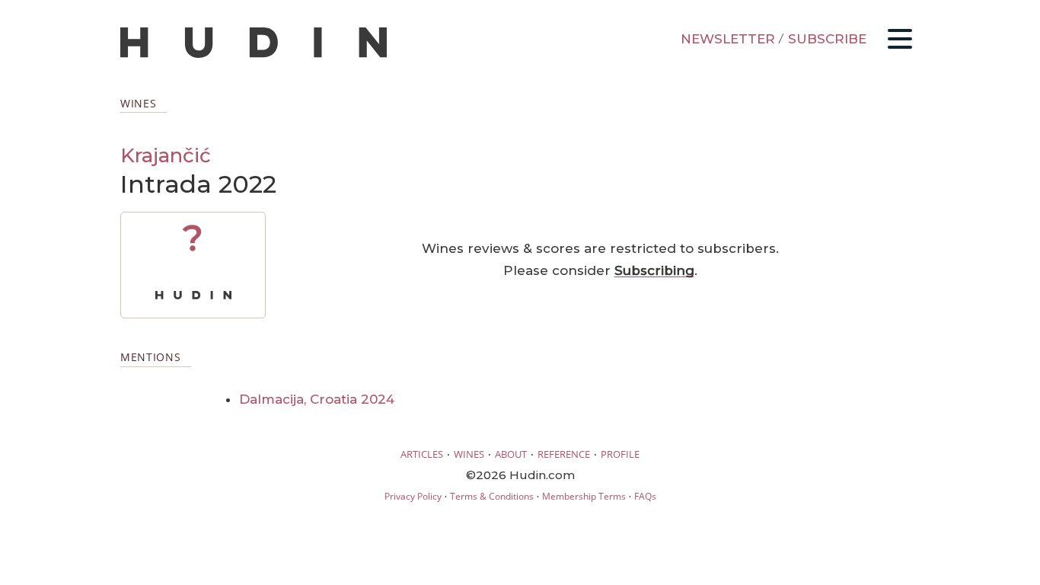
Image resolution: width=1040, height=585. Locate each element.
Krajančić (165, 155)
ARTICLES (421, 454)
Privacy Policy (413, 496)
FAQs (645, 496)
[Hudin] (253, 54)
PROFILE (620, 454)
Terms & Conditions (492, 496)
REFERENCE (564, 454)
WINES (469, 454)
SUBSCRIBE (827, 38)
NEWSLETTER (728, 38)
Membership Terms (584, 496)
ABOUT (511, 454)
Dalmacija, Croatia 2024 (316, 399)
